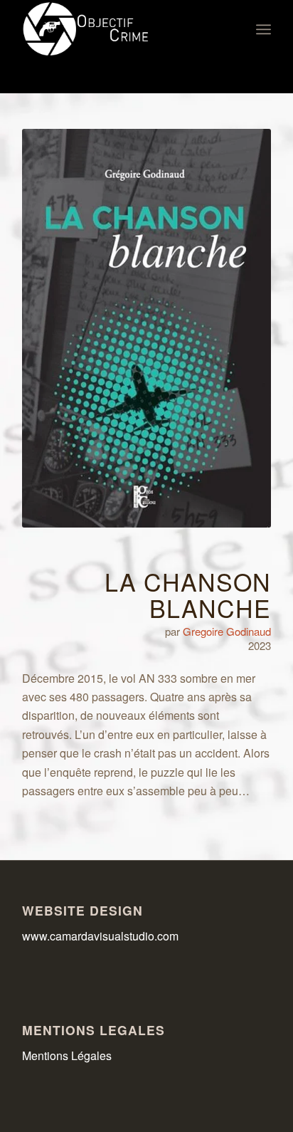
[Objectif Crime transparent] (121, 29)
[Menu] (263, 29)
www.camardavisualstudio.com (101, 936)
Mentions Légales (67, 1055)
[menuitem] (263, 29)
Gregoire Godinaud (227, 631)
